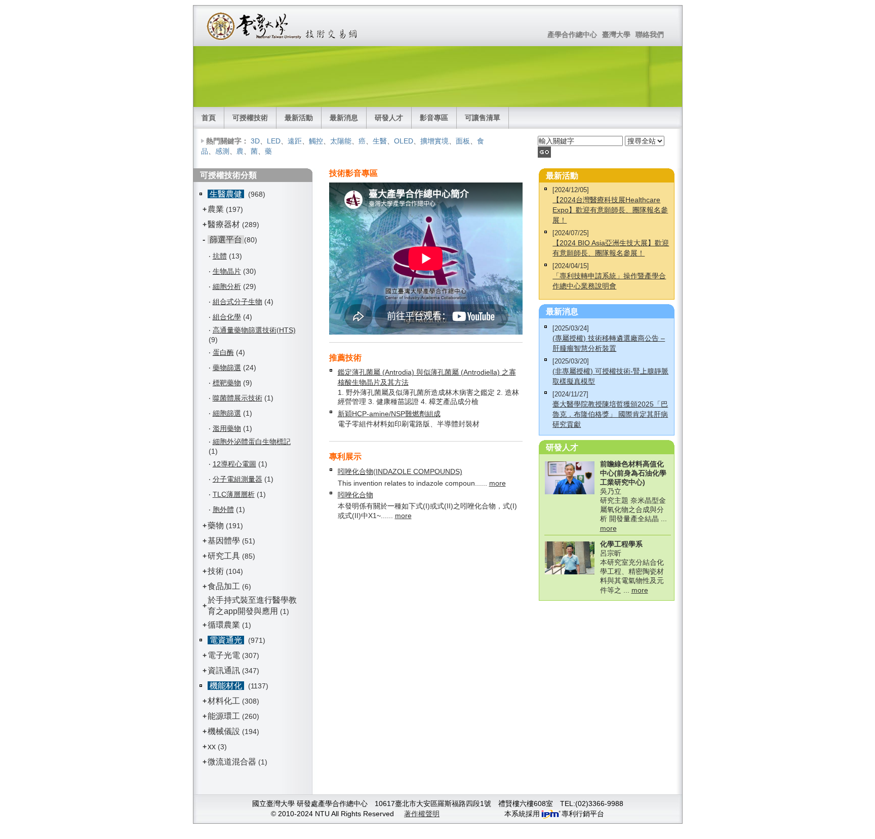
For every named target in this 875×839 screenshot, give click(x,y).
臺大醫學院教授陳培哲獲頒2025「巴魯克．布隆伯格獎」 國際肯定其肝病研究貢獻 (610, 414)
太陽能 (340, 141)
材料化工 (224, 701)
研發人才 (389, 118)
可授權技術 (250, 118)
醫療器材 (225, 224)
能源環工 (224, 716)
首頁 (209, 118)
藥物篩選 (227, 367)
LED (274, 141)
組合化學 (227, 317)
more (497, 483)
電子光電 (224, 655)
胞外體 (223, 509)
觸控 (316, 141)
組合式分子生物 (237, 302)
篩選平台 (226, 239)
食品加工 (224, 586)
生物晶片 (227, 271)
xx (212, 746)
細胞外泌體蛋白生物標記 (252, 441)
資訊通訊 (224, 670)
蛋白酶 (223, 352)
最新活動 (299, 118)
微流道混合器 (232, 761)
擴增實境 (434, 141)
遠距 (295, 141)
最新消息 (344, 118)
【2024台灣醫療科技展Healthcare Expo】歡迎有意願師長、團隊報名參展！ (610, 210)
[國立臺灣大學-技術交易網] (283, 26)
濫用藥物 (227, 428)
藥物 (216, 525)
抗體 (220, 256)
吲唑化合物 (355, 495)
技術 (216, 571)
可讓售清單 (482, 118)
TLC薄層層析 (234, 494)
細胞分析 (227, 286)
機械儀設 (224, 731)
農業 (216, 209)
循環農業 (224, 625)
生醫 (380, 141)
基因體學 (224, 540)
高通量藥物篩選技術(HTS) (254, 330)
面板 (463, 141)
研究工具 (224, 556)
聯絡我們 (649, 34)
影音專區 (434, 118)
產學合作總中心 (572, 34)
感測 (222, 151)
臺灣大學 (616, 34)
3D (255, 141)
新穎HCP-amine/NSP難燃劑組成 (389, 414)
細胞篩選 (227, 413)
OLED (403, 141)
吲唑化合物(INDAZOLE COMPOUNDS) (400, 471)
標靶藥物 (227, 383)
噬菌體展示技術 (237, 398)
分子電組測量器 (237, 479)
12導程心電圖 (234, 464)
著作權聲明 (422, 814)
